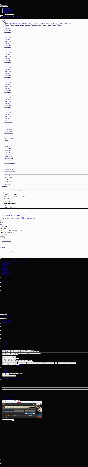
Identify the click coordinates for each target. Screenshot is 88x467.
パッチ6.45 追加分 (7, 37)
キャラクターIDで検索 (8, 399)
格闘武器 (7, 350)
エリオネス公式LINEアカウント (10, 138)
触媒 (16, 361)
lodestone (32, 218)
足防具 (18, 358)
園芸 (55, 25)
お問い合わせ (23, 261)
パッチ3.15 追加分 (7, 116)
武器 (5, 342)
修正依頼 (2, 247)
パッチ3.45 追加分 (7, 105)
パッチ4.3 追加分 (7, 84)
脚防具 (12, 358)
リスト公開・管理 (3, 322)
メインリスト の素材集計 (7, 316)
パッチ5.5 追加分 (7, 54)
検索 (4, 261)
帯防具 (4, 359)
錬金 (18, 373)
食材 (9, 360)
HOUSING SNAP (5, 270)
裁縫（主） (16, 353)
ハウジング (6, 349)
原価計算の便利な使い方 (8, 131)
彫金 (18, 25)
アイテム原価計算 (3, 244)
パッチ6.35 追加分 (7, 41)
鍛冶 (8, 25)
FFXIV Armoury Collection (6, 272)
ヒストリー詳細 (7, 184)
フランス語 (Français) (10, 10)
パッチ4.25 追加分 (7, 90)
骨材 (27, 360)
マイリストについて (8, 144)
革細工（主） (7, 353)
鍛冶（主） (15, 351)
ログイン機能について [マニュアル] (8, 395)
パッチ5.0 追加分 (7, 73)
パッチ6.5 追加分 (7, 32)
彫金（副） (37, 351)
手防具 (15, 358)
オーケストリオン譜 (8, 122)
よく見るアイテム (22, 215)
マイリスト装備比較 (4, 318)
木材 (19, 360)
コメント (5, 247)
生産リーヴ (6, 370)
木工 (40, 25)
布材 (22, 360)
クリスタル (13, 361)
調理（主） (34, 353)
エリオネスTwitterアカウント (9, 171)
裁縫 (23, 25)
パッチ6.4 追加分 (7, 35)
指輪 (15, 359)
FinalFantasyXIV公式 (6, 263)
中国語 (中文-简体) (8, 11)
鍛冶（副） (19, 351)
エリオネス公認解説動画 (8, 177)
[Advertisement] (44, 211)
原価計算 (17, 215)
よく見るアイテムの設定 (4, 281)
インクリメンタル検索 (6, 364)
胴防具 (9, 358)
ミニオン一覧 (6, 120)
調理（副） (38, 353)
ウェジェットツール (8, 160)
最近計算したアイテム (6, 365)
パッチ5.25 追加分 (7, 67)
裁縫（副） (21, 353)
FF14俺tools (4, 268)
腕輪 (12, 359)
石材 (14, 360)
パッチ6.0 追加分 (7, 50)
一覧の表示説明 (21, 378)
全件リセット (26, 365)
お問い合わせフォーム (8, 169)
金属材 (17, 360)
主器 (3, 351)
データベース (8, 261)
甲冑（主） (24, 351)
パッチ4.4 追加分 (7, 80)
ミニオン (31, 361)
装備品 (5, 345)
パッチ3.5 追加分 (7, 99)
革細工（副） (12, 353)
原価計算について (7, 146)
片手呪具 (26, 350)
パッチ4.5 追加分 (7, 77)
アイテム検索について (8, 148)
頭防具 (6, 358)
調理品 (6, 360)
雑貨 (18, 361)
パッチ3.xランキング (8, 118)
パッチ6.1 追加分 (7, 43)
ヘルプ (14, 218)
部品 (6, 361)
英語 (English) (8, 8)
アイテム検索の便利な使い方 (9, 136)
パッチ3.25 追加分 (7, 112)
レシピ (12, 261)
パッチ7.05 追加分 (7, 30)
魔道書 (33, 350)
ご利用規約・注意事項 (8, 158)
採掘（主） (7, 354)
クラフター (6, 343)
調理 (45, 25)
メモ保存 (11, 251)
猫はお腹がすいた (5, 265)
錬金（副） (29, 353)
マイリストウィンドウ (11, 215)
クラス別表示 (13, 365)
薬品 (3, 360)
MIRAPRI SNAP (5, 269)
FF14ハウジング (5, 266)
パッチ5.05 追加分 (7, 75)
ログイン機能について (8, 150)
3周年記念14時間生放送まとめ (9, 163)
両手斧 (11, 350)
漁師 (60, 25)
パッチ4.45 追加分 (7, 82)
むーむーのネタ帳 (5, 271)
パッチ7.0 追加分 (7, 28)
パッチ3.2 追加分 (7, 110)
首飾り (7, 359)
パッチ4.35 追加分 (7, 86)
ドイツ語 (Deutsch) (9, 9)
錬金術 (29, 25)
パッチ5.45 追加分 (7, 60)
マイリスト (4, 186)
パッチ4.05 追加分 (7, 97)
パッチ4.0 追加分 (7, 95)
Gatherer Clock (4, 267)
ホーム (1, 261)
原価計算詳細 (18, 365)
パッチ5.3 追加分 (7, 62)
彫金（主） (32, 351)
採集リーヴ (6, 371)
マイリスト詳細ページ (6, 241)
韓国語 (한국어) (9, 12)
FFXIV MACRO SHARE (6, 274)
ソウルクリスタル (23, 361)
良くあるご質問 (7, 175)
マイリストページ (7, 190)
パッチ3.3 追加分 (7, 107)
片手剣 (4, 350)
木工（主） (7, 351)
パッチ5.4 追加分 (7, 58)
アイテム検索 (2, 14)
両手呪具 (29, 350)
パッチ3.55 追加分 (7, 101)
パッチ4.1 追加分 (7, 92)
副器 (3, 353)
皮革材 (25, 360)
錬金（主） (25, 353)
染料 (3, 361)
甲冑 (13, 25)
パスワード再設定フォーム (9, 198)
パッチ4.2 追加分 (7, 88)
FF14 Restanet (4, 273)
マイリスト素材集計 (4, 314)
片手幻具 (18, 350)
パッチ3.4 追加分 (7, 103)
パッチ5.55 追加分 (7, 56)
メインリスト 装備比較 (6, 320)
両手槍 (14, 350)
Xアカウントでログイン (7, 388)
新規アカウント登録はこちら (9, 207)
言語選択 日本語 (4, 6)
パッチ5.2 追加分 (7, 65)
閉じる (2, 15)
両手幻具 (22, 350)
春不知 (2, 218)
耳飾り (10, 359)
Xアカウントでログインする (10, 203)
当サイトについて (17, 261)
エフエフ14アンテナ (6, 264)
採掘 (50, 25)
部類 (1, 224)
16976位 (27, 218)
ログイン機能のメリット (8, 133)
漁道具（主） (16, 354)
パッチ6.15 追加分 (7, 45)
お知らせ (4, 21)
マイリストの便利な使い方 (9, 129)
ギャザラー (6, 344)
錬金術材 (30, 360)
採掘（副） (11, 354)
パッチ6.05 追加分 (7, 52)
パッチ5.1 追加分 (7, 69)
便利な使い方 (21, 190)
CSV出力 (22, 365)
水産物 (22, 218)
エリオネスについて (8, 156)
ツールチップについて (8, 152)
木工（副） (11, 351)
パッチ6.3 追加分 (7, 39)
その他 (28, 361)
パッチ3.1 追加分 (7, 114)
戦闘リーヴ (6, 372)
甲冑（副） (28, 351)
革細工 (35, 25)
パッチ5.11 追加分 (7, 71)
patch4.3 (18, 218)
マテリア (9, 361)
